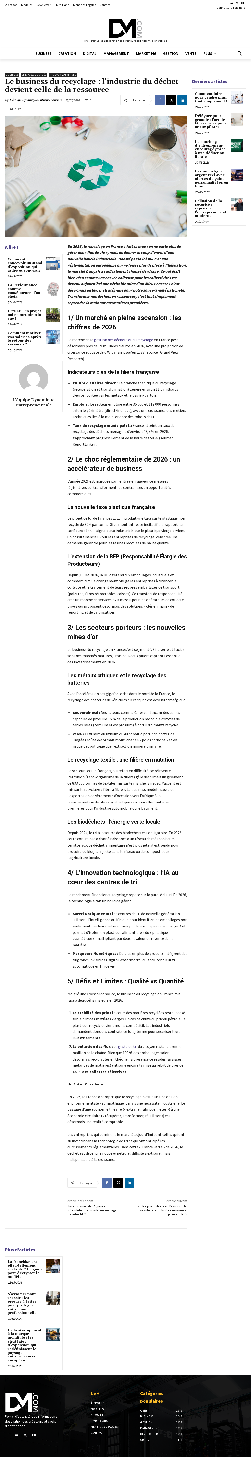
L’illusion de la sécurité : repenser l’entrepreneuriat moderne (210, 208)
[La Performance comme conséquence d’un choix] (53, 289)
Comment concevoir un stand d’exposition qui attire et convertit (25, 265)
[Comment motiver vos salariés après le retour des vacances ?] (53, 337)
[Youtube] (243, 3)
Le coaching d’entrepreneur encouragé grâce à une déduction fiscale (210, 149)
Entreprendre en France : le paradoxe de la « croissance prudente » (162, 1210)
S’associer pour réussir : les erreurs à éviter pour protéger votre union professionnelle (22, 1303)
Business (12, 74)
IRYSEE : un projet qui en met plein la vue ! (24, 315)
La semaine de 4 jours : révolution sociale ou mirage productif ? (92, 1210)
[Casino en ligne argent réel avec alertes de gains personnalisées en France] (237, 175)
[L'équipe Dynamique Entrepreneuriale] (33, 378)
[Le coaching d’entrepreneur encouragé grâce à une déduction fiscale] (237, 145)
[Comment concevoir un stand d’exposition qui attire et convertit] (53, 263)
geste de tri (127, 1046)
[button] (240, 53)
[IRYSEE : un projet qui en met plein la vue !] (53, 315)
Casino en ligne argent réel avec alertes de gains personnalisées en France (211, 179)
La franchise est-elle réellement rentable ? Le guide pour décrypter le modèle (25, 1269)
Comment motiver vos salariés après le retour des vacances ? (24, 339)
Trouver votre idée (63, 74)
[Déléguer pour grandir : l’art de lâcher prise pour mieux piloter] (237, 119)
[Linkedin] (232, 3)
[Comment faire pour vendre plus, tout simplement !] (237, 97)
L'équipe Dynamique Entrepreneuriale (36, 100)
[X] (237, 3)
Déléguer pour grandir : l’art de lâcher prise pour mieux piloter (210, 121)
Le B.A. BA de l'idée (34, 74)
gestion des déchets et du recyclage (123, 339)
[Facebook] (226, 3)
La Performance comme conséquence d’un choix (24, 291)
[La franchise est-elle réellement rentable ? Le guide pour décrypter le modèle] (53, 1266)
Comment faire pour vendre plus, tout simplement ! (211, 98)
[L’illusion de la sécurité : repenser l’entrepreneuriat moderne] (237, 204)
